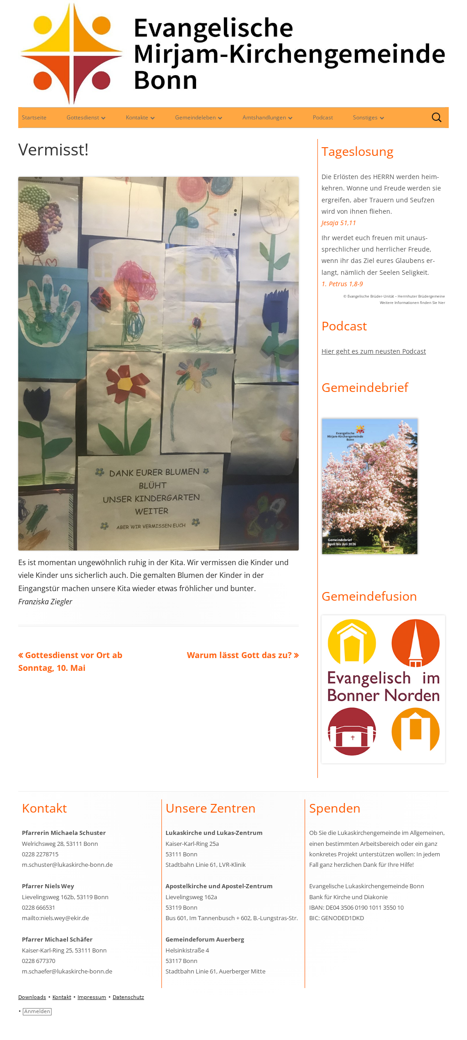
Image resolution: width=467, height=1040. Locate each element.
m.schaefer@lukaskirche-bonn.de (67, 971)
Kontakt (61, 997)
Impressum (92, 997)
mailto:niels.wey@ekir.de (55, 918)
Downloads (32, 997)
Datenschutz (128, 997)
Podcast (323, 117)
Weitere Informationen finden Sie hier (412, 302)
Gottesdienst (83, 117)
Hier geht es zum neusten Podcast (374, 351)
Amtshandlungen (264, 117)
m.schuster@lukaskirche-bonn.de (67, 864)
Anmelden (37, 1011)
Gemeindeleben (195, 117)
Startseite (34, 117)
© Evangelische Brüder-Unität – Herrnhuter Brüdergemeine (394, 296)
